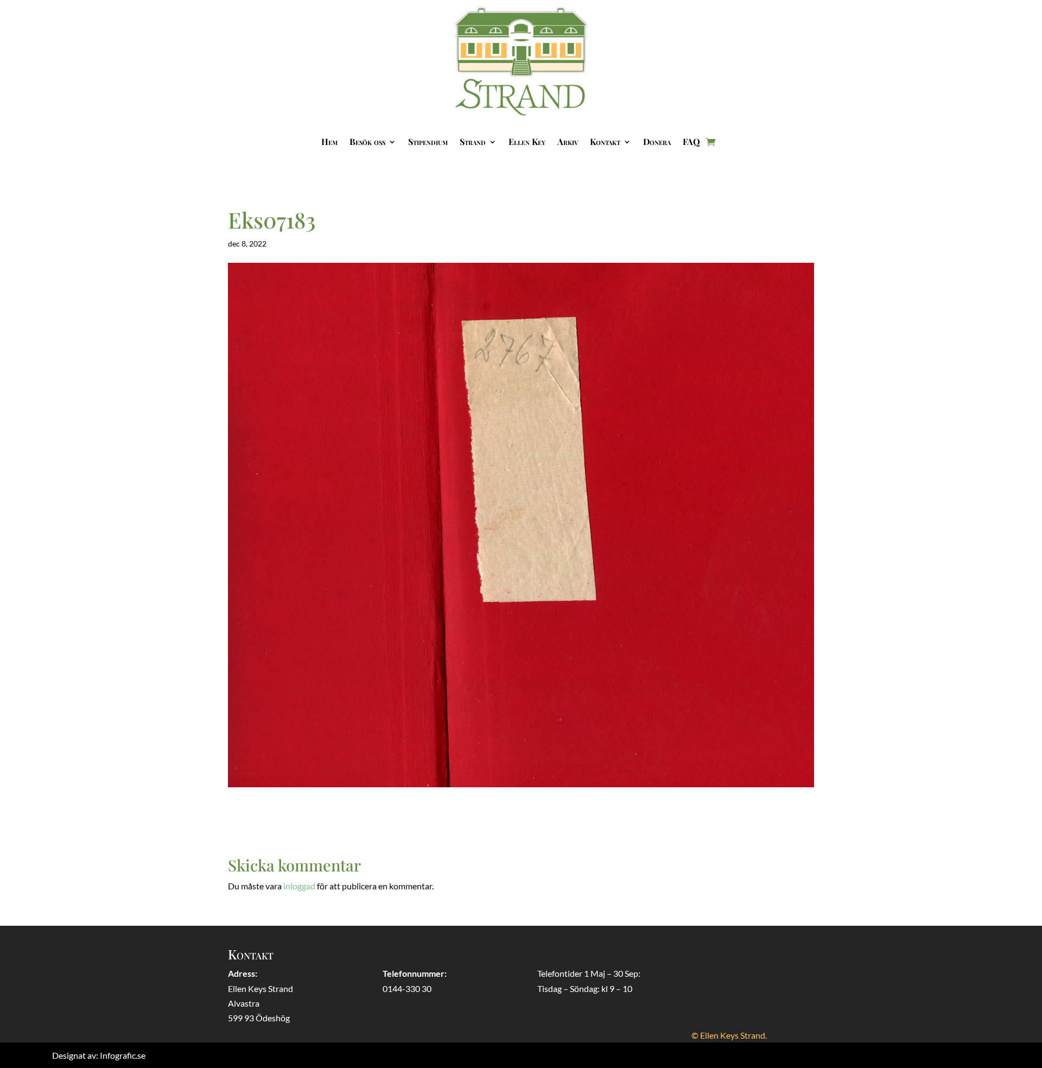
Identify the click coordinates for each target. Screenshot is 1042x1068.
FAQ (691, 141)
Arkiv (567, 141)
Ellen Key (527, 141)
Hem (329, 141)
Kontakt (605, 141)
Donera (657, 141)
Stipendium (428, 141)
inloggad (299, 886)
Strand (473, 141)
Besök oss (367, 141)
